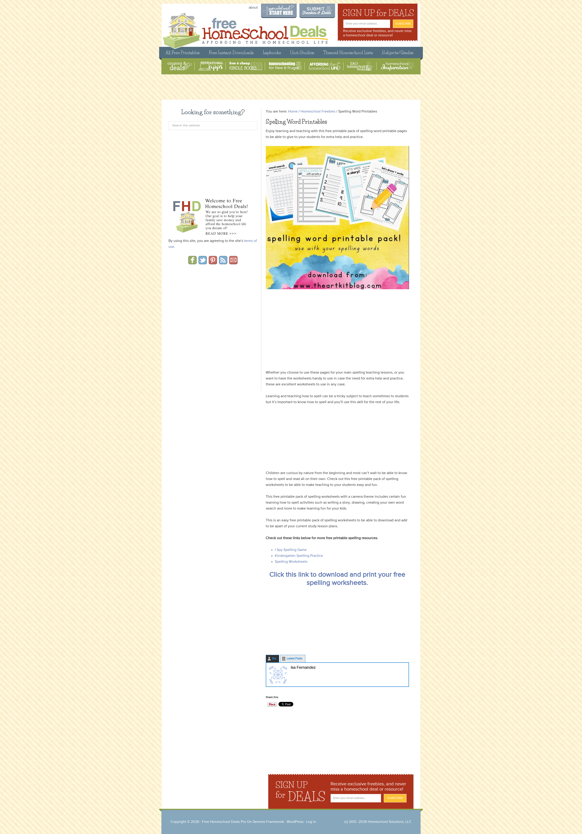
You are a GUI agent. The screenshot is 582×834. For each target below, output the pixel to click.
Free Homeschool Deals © (245, 29)
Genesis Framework (268, 822)
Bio (274, 658)
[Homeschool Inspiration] (397, 66)
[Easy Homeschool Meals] (360, 66)
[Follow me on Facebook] (192, 263)
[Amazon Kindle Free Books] (245, 66)
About (253, 8)
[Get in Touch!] (233, 263)
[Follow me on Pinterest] (213, 263)
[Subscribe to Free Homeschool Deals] (223, 263)
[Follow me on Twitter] (202, 263)
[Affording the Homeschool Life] (324, 66)
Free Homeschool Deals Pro (224, 822)
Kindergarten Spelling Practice (299, 556)
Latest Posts (294, 658)
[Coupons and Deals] (180, 66)
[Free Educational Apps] (210, 66)
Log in (311, 822)
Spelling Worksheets (291, 562)
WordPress (295, 822)
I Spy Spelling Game (291, 550)
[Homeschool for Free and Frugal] (285, 66)
